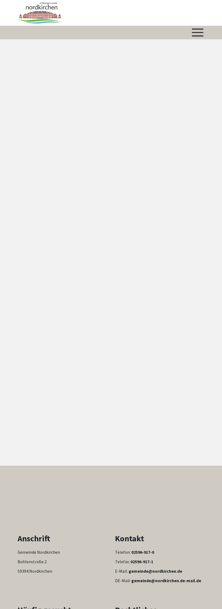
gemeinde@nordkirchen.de (155, 571)
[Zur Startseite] (40, 13)
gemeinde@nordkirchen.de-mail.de (166, 580)
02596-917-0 (142, 552)
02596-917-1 (141, 561)
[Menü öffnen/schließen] (197, 32)
